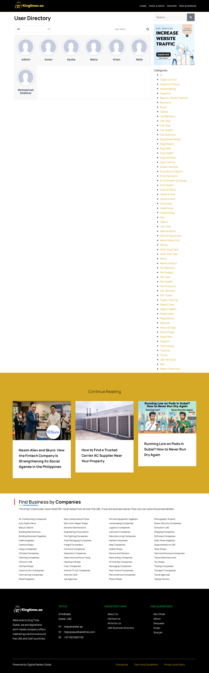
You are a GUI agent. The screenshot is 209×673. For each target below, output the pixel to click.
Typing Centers (161, 578)
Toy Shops (159, 561)
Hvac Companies (72, 566)
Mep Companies (117, 544)
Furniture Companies (74, 548)
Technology (167, 346)
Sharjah (157, 632)
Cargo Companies (28, 548)
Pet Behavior (167, 268)
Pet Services (167, 290)
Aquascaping (168, 88)
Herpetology (167, 212)
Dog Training (167, 162)
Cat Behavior (167, 116)
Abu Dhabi (159, 614)
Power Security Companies (167, 523)
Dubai (156, 628)
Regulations (167, 318)
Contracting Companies (31, 574)
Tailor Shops (160, 548)
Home (143, 5)
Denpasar (158, 623)
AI (161, 75)
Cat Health (166, 130)
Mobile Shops (115, 548)
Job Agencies (70, 578)
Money (164, 245)
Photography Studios (164, 518)
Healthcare (167, 208)
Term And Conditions (146, 664)
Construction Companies (31, 570)
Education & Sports (171, 171)
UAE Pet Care (168, 359)
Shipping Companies (164, 531)
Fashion (172, 5)
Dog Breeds (167, 144)
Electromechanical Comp (76, 518)
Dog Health (167, 153)
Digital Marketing (170, 139)
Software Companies (164, 536)
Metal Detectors (170, 240)
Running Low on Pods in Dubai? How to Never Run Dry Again (165, 449)
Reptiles (165, 323)
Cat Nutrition (168, 134)
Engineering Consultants (76, 531)
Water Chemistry (170, 369)
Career (164, 111)
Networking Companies (120, 557)
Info (162, 217)
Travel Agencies (162, 574)
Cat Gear (165, 125)
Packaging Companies (120, 566)
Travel (163, 355)
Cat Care (165, 121)
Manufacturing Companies (122, 536)
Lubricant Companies (119, 531)
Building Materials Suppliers (32, 536)
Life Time (165, 226)
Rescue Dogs (168, 327)
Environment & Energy (173, 180)
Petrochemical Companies (122, 574)
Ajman (157, 618)
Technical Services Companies (169, 553)
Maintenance (168, 231)
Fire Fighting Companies (76, 536)
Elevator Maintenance (75, 527)
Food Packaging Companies (77, 540)
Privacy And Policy (174, 664)
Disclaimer (122, 664)
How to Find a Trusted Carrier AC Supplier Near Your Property (102, 455)
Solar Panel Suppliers (164, 540)
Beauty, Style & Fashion (174, 98)
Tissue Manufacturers (165, 557)
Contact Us (114, 618)
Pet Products (168, 286)
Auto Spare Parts (27, 523)
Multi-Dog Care (169, 249)
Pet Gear (165, 277)
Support (165, 341)
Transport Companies (165, 570)
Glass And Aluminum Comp (77, 557)
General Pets (168, 194)
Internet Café (70, 574)
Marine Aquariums (171, 235)
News (163, 258)
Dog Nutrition (168, 157)
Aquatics (165, 93)
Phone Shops (115, 578)
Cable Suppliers (26, 540)
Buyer (163, 107)
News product (168, 263)
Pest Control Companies (121, 570)
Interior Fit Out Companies (77, 570)
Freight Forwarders (73, 544)
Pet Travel (166, 295)
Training (165, 350)
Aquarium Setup (169, 84)
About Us (113, 614)
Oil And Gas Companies (120, 561)
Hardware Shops (72, 561)
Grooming (166, 203)
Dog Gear (165, 148)
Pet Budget (167, 272)
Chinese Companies (29, 553)
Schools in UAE (161, 527)
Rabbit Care (167, 304)
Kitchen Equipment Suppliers (123, 518)
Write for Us (114, 623)
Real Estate (167, 313)
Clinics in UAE (25, 561)
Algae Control (168, 79)
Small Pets (166, 336)
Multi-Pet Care (169, 254)
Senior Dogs (167, 332)
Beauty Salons (26, 527)
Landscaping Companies (121, 523)
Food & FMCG (156, 5)
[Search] (191, 17)
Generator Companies (75, 553)
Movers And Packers (119, 553)
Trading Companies (163, 566)
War (162, 364)
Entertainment (169, 176)
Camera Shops (26, 544)
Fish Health (167, 185)
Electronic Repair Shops (76, 523)
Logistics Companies (119, 527)
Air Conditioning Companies (32, 518)
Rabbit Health (168, 309)
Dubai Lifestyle (169, 167)
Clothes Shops (26, 566)
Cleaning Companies (29, 557)
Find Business (187, 5)
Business (165, 102)
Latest (164, 222)
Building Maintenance (29, 531)
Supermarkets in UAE (164, 544)
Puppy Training (169, 300)
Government (167, 199)
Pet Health (166, 281)
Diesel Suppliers (26, 578)
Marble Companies (118, 540)
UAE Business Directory (121, 628)
